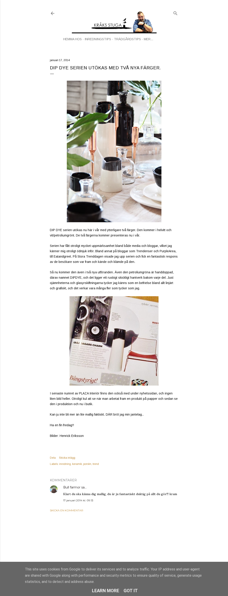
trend (96, 464)
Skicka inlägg (67, 457)
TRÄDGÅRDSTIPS (127, 39)
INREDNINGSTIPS (98, 39)
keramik (77, 464)
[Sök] (175, 12)
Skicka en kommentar (66, 510)
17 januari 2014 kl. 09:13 (78, 500)
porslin (87, 464)
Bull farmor (71, 487)
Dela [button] (53, 457)
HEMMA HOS (72, 39)
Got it (131, 590)
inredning (65, 464)
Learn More (105, 590)
